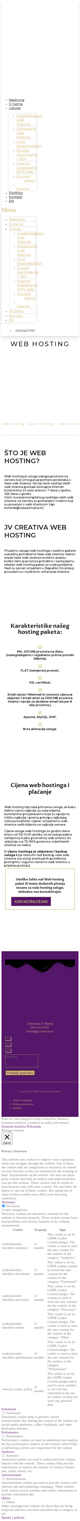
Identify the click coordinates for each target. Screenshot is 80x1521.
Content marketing (26, 178)
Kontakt (15, 197)
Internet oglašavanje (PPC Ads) (27, 168)
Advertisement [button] (11, 1475)
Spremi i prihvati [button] (12, 1517)
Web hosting (23, 304)
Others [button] (5, 1498)
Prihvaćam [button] (34, 1126)
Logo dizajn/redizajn (29, 144)
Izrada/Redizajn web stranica (30, 120)
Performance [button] (10, 1432)
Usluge (15, 108)
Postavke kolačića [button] (13, 1126)
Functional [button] (8, 1409)
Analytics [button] (7, 1451)
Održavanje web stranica (26, 133)
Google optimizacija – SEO (27, 155)
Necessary (13, 1206)
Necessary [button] (8, 1202)
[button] (18, 209)
